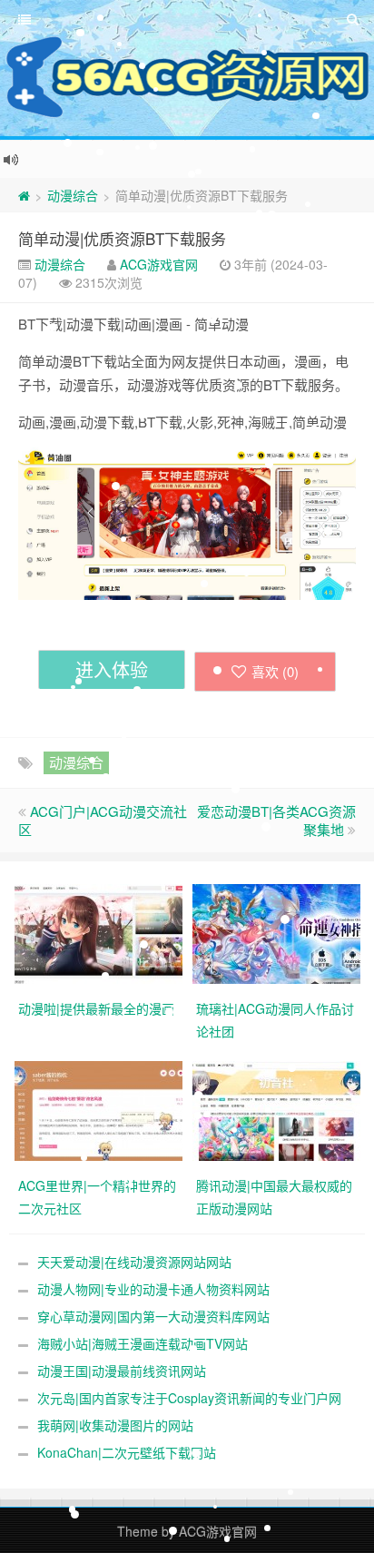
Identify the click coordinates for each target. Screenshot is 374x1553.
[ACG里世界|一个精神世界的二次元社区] (98, 1109)
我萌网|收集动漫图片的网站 (115, 1425)
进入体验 (111, 669)
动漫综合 (72, 195)
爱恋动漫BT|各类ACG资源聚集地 (276, 820)
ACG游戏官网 (159, 264)
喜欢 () (275, 671)
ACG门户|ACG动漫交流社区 (102, 820)
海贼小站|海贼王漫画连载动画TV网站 (142, 1343)
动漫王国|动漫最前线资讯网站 (121, 1370)
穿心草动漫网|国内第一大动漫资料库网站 (153, 1316)
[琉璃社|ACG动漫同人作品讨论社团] (276, 932)
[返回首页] (24, 195)
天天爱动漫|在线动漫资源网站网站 (134, 1262)
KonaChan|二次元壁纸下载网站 (126, 1452)
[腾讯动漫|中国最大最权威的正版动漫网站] (276, 1109)
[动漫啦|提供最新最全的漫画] (98, 932)
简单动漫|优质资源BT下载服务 (122, 238)
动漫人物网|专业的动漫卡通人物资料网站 (153, 1289)
